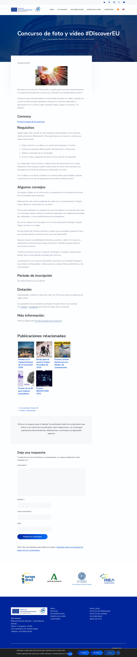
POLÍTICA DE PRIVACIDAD (100, 611)
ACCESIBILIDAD (96, 616)
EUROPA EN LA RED (58, 616)
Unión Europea (31, 411)
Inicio (44, 39)
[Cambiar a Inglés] (123, 9)
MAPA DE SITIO (96, 619)
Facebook (33, 307)
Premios (22, 411)
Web (19, 523)
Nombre (21, 499)
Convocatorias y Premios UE (57, 39)
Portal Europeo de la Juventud (31, 121)
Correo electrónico (24, 511)
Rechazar (96, 653)
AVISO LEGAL (95, 609)
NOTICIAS (54, 611)
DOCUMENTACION (57, 614)
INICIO (52, 609)
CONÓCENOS (55, 619)
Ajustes (109, 653)
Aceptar (83, 653)
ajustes (69, 654)
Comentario (22, 465)
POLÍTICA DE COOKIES (98, 614)
